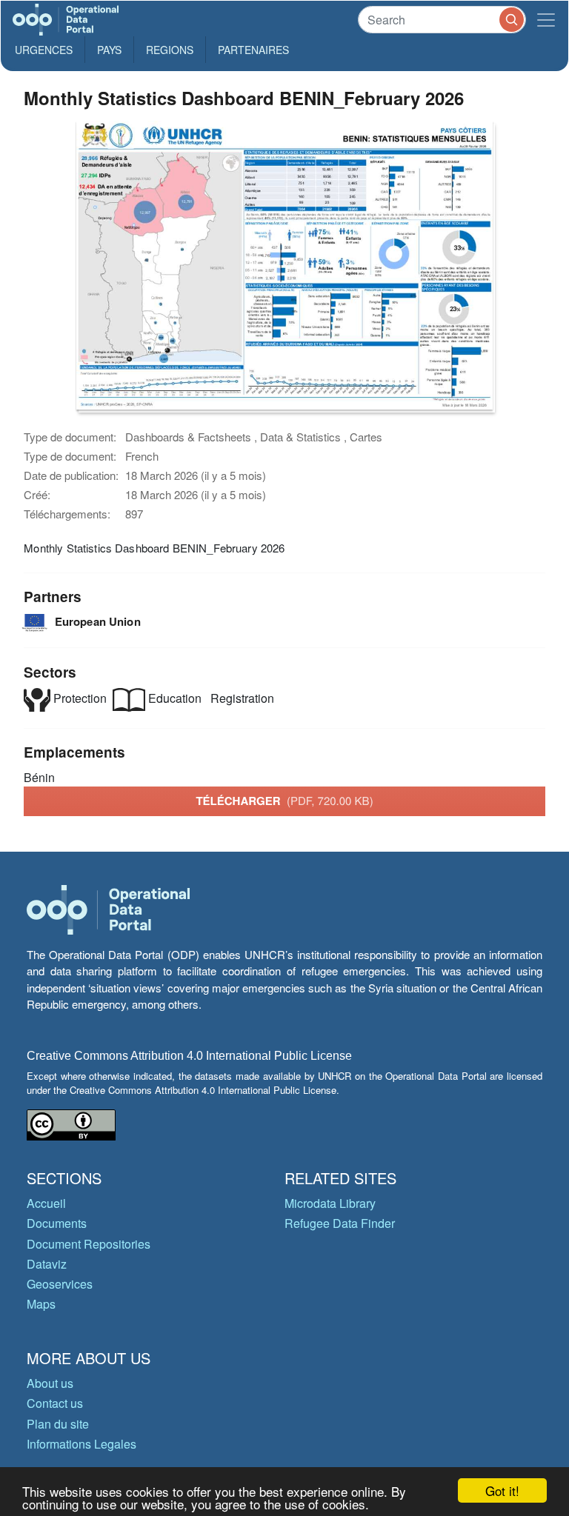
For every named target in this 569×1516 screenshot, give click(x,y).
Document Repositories (88, 1243)
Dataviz (47, 1263)
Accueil (46, 1203)
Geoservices (60, 1283)
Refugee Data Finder (339, 1223)
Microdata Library (330, 1203)
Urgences (44, 49)
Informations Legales (81, 1443)
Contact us (55, 1403)
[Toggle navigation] (546, 19)
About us (50, 1383)
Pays (109, 49)
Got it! (502, 1490)
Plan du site (58, 1423)
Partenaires (253, 49)
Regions (169, 49)
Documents (57, 1223)
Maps (41, 1303)
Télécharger (284, 800)
